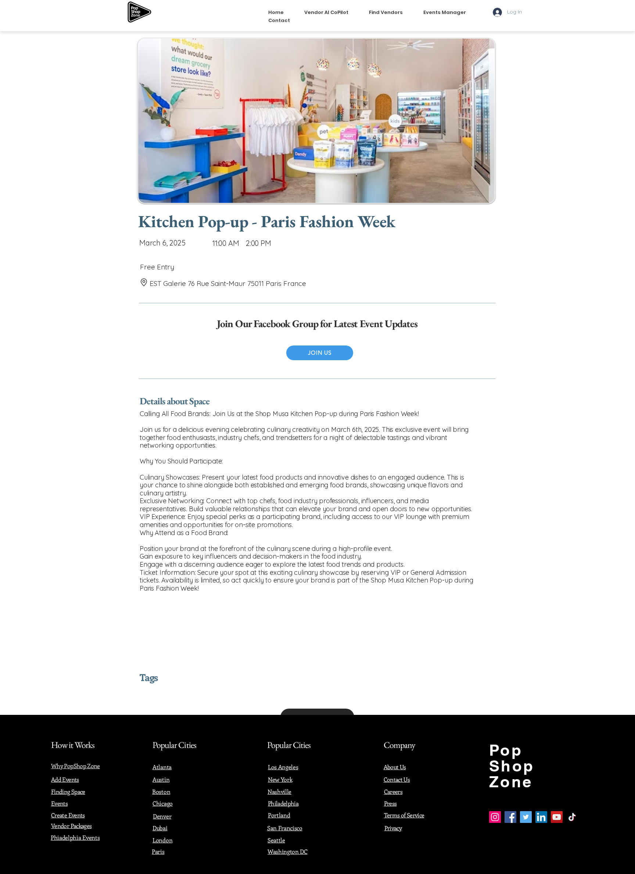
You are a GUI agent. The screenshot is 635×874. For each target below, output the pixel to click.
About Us (395, 767)
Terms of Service (404, 815)
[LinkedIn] (541, 817)
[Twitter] (526, 817)
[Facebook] (510, 817)
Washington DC (288, 851)
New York (280, 779)
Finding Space (68, 791)
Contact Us (397, 779)
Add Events (65, 779)
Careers (393, 791)
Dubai (160, 828)
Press (390, 803)
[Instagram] (495, 817)
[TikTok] (572, 817)
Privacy (393, 828)
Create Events (68, 815)
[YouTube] (557, 817)
